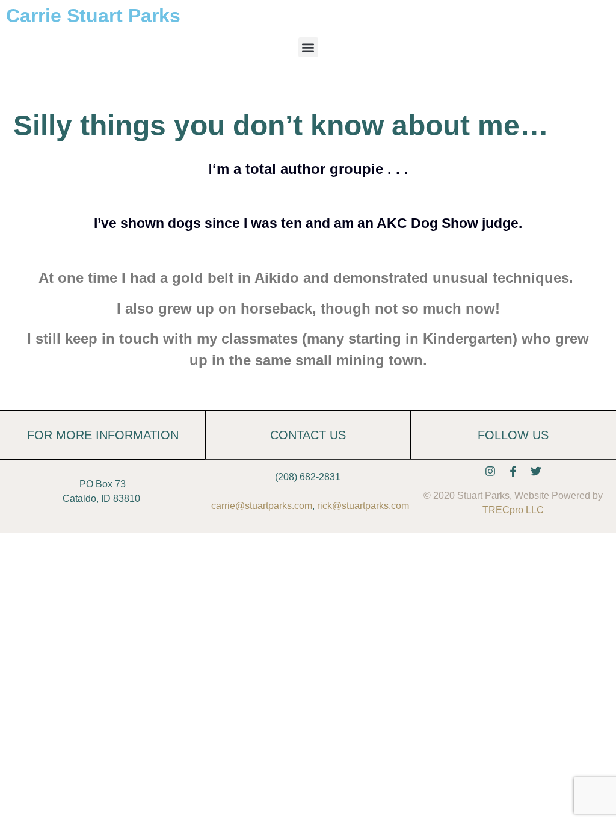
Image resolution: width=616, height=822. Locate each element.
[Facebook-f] (513, 471)
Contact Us (308, 435)
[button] (308, 47)
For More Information (103, 435)
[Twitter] (536, 471)
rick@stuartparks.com (363, 506)
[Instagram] (490, 471)
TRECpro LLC (513, 510)
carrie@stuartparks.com (261, 506)
